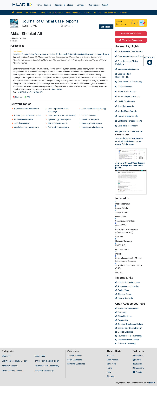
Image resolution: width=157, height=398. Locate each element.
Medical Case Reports (57, 123)
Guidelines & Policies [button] (63, 5)
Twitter (138, 360)
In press (88, 12)
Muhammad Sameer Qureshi (50, 57)
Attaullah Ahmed (20, 60)
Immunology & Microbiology (47, 361)
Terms (109, 368)
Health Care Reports (90, 119)
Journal (18, 12)
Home (39, 5)
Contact (104, 5)
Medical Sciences (9, 366)
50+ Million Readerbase (131, 40)
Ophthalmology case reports (26, 127)
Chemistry (6, 356)
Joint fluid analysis (22, 123)
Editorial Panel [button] (31, 12)
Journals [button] (47, 5)
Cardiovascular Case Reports (26, 109)
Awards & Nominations (131, 33)
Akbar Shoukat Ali (29, 57)
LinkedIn (138, 364)
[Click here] (22, 5)
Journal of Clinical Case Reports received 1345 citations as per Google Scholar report (129, 141)
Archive (97, 12)
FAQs (109, 372)
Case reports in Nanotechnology (62, 115)
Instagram (139, 368)
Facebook (139, 355)
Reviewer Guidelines (76, 364)
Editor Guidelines (74, 360)
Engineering (40, 356)
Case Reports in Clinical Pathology (58, 110)
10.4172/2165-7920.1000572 (30, 92)
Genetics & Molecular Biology (14, 361)
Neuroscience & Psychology (47, 366)
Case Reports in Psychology (94, 109)
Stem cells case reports (58, 127)
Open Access (112, 360)
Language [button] (105, 27)
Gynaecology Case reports (59, 119)
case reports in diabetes (92, 127)
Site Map (110, 376)
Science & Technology (44, 371)
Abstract (18, 97)
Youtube (138, 372)
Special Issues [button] (109, 12)
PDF (28, 97)
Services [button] (81, 5)
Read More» (57, 89)
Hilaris (152, 383)
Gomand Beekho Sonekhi (87, 57)
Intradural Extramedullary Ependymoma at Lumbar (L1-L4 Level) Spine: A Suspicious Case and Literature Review (61, 54)
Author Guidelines (74, 355)
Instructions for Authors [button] (51, 12)
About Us (110, 355)
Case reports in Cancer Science (27, 115)
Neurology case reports (92, 123)
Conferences (93, 5)
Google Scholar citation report (129, 131)
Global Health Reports (23, 119)
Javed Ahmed (69, 57)
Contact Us (111, 364)
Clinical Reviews (89, 115)
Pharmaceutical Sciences (13, 371)
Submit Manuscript (73, 12)
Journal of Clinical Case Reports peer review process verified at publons (130, 165)
